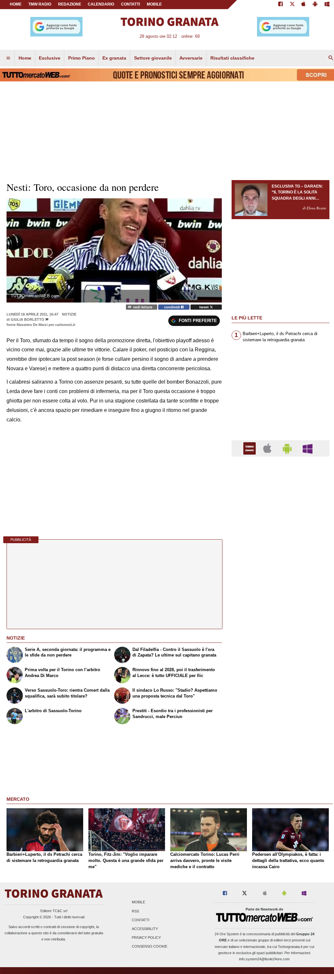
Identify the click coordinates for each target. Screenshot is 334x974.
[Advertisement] (280, 714)
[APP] (250, 447)
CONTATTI (130, 4)
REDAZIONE (69, 4)
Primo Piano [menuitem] (81, 58)
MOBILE (154, 4)
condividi (172, 307)
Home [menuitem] (25, 58)
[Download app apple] (304, 4)
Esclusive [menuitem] (49, 58)
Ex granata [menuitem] (114, 58)
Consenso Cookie (149, 947)
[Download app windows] (327, 4)
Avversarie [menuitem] (191, 58)
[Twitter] (292, 4)
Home (16, 4)
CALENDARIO (101, 4)
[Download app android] (315, 4)
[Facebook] (280, 4)
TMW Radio (39, 4)
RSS (135, 911)
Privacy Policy (146, 938)
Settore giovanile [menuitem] (153, 58)
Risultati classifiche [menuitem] (232, 58)
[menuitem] (8, 58)
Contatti (140, 920)
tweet (204, 307)
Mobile (138, 902)
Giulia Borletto (27, 319)
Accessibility (145, 929)
